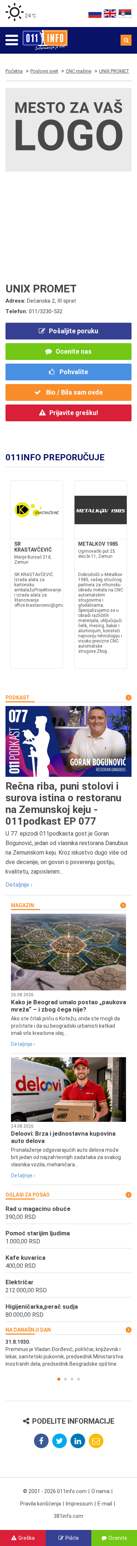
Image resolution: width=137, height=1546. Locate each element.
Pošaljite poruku (73, 331)
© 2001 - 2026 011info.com (55, 1491)
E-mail (105, 1504)
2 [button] (65, 1379)
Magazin (22, 905)
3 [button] (72, 1379)
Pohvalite (73, 372)
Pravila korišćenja (40, 1504)
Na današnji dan (28, 1330)
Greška (26, 1538)
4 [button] (78, 1379)
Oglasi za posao (27, 1195)
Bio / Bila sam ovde (74, 392)
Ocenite (118, 1538)
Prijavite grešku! (73, 413)
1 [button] (58, 1379)
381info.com (68, 1516)
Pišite (72, 1538)
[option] (68, 1352)
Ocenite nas (74, 351)
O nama (100, 1491)
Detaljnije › (19, 884)
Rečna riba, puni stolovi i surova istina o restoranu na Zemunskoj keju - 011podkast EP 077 (63, 803)
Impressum (79, 1504)
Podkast (17, 698)
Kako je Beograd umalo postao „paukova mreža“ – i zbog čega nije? (68, 1005)
